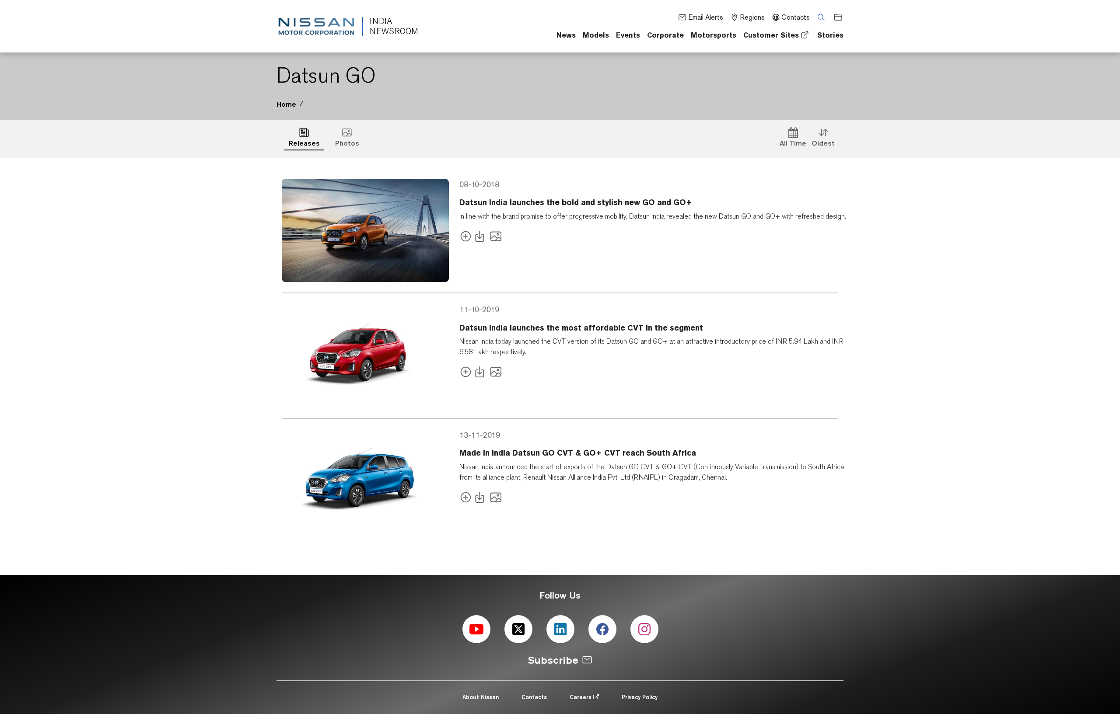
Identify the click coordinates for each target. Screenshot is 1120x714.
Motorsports (713, 35)
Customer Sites (771, 35)
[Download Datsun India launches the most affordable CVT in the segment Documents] (481, 374)
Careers (581, 696)
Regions (752, 17)
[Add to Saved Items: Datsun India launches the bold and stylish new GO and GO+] (465, 238)
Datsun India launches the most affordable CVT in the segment (581, 328)
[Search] (818, 16)
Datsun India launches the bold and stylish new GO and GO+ (575, 202)
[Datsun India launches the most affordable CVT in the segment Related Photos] (496, 374)
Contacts (795, 17)
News (566, 35)
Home (286, 104)
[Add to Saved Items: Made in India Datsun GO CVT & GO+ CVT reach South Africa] (465, 499)
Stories (830, 35)
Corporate (665, 35)
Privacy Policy (640, 696)
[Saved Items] (835, 16)
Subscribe (553, 660)
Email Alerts (705, 17)
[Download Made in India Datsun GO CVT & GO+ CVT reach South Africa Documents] (481, 499)
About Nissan (480, 696)
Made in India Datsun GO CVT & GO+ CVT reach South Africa (577, 453)
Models (596, 35)
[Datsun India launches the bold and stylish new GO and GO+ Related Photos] (496, 238)
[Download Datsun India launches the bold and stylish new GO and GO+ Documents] (481, 238)
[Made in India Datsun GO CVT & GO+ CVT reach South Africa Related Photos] (496, 499)
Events (628, 35)
